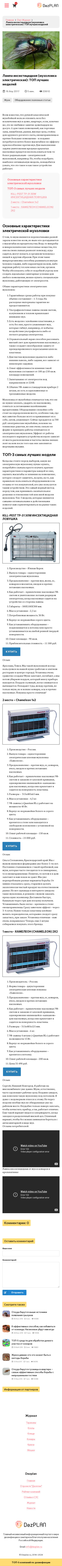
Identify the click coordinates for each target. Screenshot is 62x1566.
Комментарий (9, 1260)
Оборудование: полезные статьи (32, 100)
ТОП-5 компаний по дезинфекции (31, 1562)
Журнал (31, 1502)
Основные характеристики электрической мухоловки (24, 181)
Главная (31, 1480)
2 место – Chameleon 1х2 (24, 201)
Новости (31, 1508)
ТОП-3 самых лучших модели (26, 188)
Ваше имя (7, 1248)
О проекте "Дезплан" (31, 1486)
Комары (31, 1439)
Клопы (31, 1428)
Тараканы (31, 1422)
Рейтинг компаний (31, 1491)
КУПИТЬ (11, 651)
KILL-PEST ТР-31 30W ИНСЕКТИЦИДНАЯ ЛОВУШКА (29, 195)
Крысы (31, 1444)
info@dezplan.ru (34, 1546)
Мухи (7, 100)
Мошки (31, 1450)
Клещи (31, 1433)
